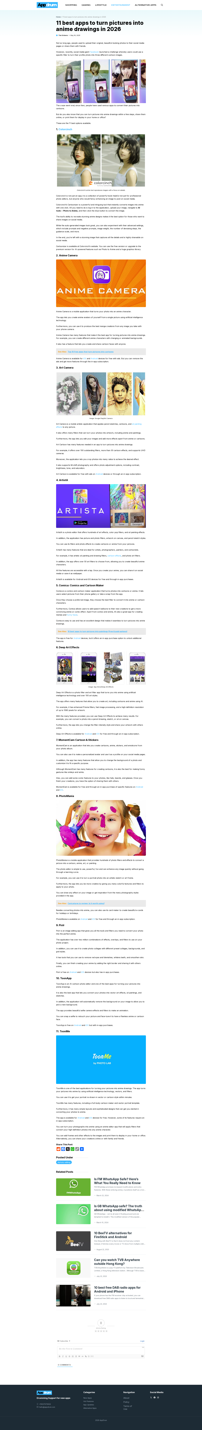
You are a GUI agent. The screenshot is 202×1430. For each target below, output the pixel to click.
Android (94, 358)
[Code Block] (82, 1356)
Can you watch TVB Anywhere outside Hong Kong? (117, 1262)
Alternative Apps (90, 1408)
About (126, 1398)
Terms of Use (127, 1407)
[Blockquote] (79, 1356)
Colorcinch (65, 129)
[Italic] (63, 1356)
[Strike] (69, 1356)
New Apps (87, 1398)
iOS (84, 358)
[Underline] (66, 1356)
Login (142, 1341)
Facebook (94, 52)
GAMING (86, 5)
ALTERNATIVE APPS (145, 5)
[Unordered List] (76, 1356)
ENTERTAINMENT (120, 5)
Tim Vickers (63, 35)
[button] (162, 5)
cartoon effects (114, 556)
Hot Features (88, 1401)
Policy (126, 1402)
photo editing (64, 1162)
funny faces (72, 615)
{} (89, 1356)
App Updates (88, 1405)
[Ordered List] (72, 1356)
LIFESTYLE (101, 5)
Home (58, 17)
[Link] (85, 1356)
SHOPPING (71, 5)
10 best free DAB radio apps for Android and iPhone (117, 1289)
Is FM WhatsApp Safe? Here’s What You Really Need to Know (117, 1181)
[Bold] (59, 1356)
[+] (92, 1356)
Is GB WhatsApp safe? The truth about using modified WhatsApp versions (118, 1210)
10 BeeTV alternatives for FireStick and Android (113, 1235)
